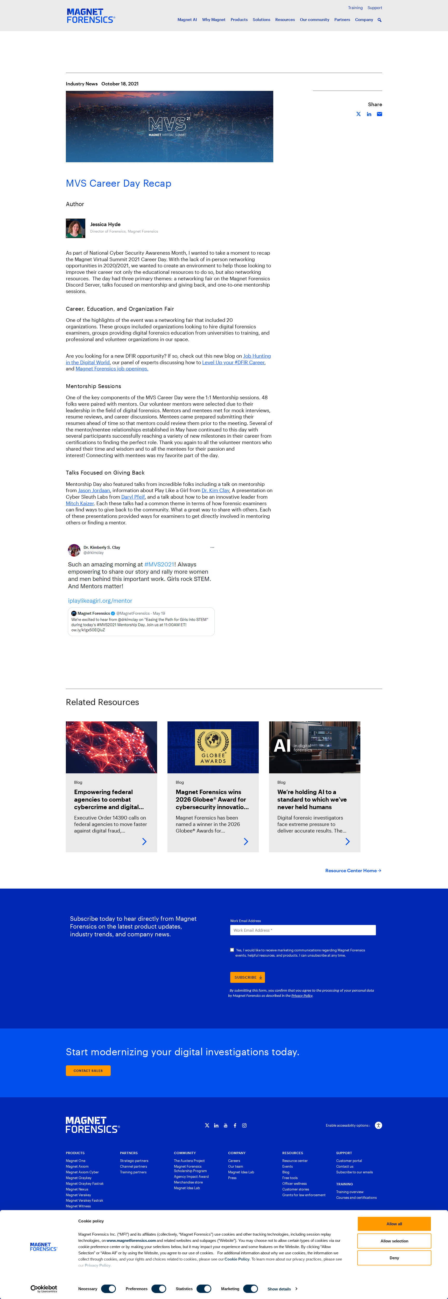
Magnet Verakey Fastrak (84, 1200)
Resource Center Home (351, 870)
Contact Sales (88, 1070)
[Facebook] (235, 1125)
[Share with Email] (379, 113)
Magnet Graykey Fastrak (85, 1183)
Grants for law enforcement (304, 1195)
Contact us (344, 1166)
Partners (342, 19)
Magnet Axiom (77, 1166)
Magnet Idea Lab (187, 1188)
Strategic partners (134, 1161)
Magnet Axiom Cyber (82, 1172)
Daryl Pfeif (133, 497)
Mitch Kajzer (80, 503)
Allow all (394, 1224)
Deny (394, 1258)
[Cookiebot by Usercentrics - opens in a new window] (44, 1289)
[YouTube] (225, 1125)
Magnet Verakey (78, 1195)
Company (364, 19)
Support (375, 7)
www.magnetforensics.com (131, 1240)
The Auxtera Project (189, 1161)
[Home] (93, 1125)
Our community (314, 19)
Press (232, 1178)
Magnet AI (187, 19)
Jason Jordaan (94, 490)
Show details (279, 1289)
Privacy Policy (97, 1265)
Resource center (295, 1161)
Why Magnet (214, 19)
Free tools (290, 1178)
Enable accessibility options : (348, 1125)
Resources (285, 19)
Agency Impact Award (191, 1176)
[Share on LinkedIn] (369, 113)
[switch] (158, 1288)
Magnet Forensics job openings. (112, 368)
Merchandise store (188, 1182)
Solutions (261, 19)
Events (287, 1166)
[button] (379, 20)
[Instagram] (244, 1125)
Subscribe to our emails (354, 1172)
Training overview (349, 1192)
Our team (235, 1166)
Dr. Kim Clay (215, 490)
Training (355, 7)
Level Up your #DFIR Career (233, 362)
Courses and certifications (356, 1197)
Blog (285, 1172)
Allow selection (394, 1241)
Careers (234, 1161)
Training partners (133, 1172)
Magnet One (75, 1161)
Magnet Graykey (79, 1178)
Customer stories (295, 1189)
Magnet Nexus (77, 1189)
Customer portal (349, 1161)
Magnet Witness (78, 1206)
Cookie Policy (236, 1259)
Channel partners (133, 1166)
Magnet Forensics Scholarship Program (190, 1168)
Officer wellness (294, 1183)
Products (239, 19)
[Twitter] (207, 1125)
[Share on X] (358, 113)
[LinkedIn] (216, 1125)
